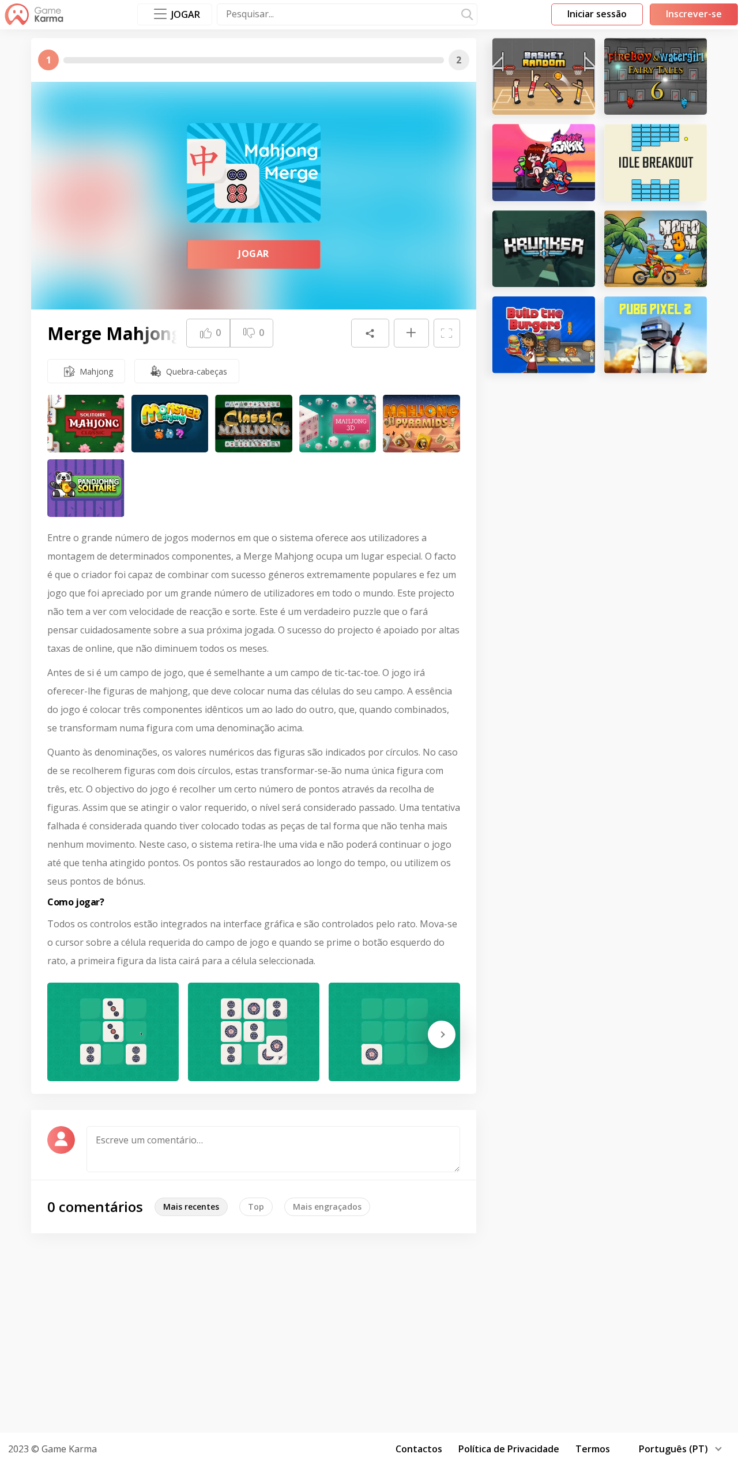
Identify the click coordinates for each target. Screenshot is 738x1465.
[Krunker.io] (543, 248)
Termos (592, 1449)
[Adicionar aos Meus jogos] (411, 333)
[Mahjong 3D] (337, 423)
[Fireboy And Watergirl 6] (655, 76)
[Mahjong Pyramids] (421, 423)
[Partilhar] (370, 333)
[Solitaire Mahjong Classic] (86, 423)
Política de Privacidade (508, 1449)
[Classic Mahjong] (253, 423)
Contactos (419, 1449)
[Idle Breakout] (655, 162)
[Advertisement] (369, 1331)
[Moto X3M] (655, 248)
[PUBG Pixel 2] (655, 334)
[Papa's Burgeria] (543, 334)
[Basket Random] (543, 76)
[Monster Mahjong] (170, 423)
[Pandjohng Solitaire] (86, 488)
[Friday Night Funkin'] (543, 162)
